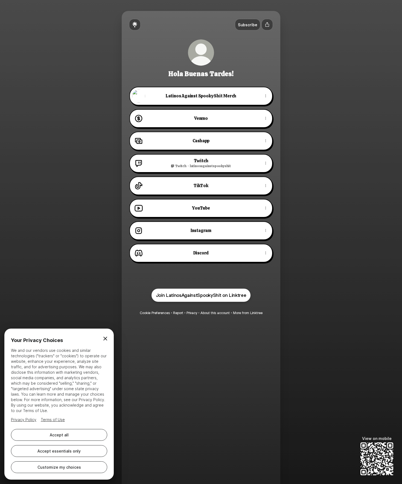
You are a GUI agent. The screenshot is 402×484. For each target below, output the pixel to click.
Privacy (192, 313)
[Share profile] (267, 24)
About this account (215, 313)
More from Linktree (248, 313)
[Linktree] (134, 24)
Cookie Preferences (155, 313)
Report (178, 313)
